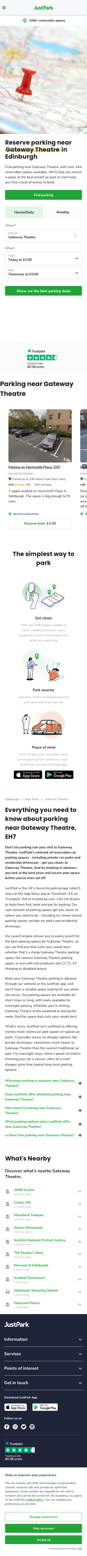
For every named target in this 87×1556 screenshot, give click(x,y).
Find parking (43, 195)
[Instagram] (15, 1426)
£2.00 (40, 523)
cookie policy (35, 1500)
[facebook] (6, 1426)
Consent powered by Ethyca (63, 1548)
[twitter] (23, 1426)
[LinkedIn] (32, 1426)
